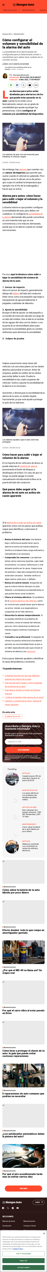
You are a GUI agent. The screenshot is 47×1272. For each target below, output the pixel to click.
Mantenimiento (28, 10)
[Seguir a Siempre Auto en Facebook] (3, 1208)
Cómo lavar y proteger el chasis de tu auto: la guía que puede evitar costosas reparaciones (23, 1053)
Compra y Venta (30, 1226)
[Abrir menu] (3, 4)
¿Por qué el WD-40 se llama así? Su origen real (22, 971)
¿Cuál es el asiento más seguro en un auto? (24, 697)
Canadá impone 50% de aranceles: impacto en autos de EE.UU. (31, 778)
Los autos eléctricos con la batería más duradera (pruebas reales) (30, 796)
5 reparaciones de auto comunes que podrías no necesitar (23, 1095)
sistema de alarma (28, 466)
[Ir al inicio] (12, 1202)
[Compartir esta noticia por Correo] (29, 85)
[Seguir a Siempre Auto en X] (8, 1208)
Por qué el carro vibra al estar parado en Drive (23, 1012)
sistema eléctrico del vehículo (23, 601)
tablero (16, 293)
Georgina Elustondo (21, 75)
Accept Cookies (23, 1267)
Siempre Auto (7, 34)
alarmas (23, 169)
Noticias (26, 773)
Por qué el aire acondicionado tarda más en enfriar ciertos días (22, 1175)
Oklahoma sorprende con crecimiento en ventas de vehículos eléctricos (30, 847)
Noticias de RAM (29, 807)
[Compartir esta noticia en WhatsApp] (10, 85)
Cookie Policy (18, 1249)
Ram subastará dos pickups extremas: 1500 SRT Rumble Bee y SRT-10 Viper (31, 813)
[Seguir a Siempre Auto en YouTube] (17, 1208)
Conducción (6, 1226)
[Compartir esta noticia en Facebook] (17, 85)
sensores (31, 651)
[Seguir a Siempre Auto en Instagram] (12, 1208)
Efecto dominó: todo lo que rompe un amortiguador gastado (23, 931)
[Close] (44, 1233)
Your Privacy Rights (23, 1254)
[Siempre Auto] (23, 5)
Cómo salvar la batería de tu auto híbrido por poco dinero (31, 829)
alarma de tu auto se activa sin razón (24, 522)
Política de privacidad (12, 758)
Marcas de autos (10, 10)
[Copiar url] (36, 85)
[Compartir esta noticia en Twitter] (23, 85)
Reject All (23, 1261)
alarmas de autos (12, 716)
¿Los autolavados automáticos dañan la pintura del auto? (23, 1135)
